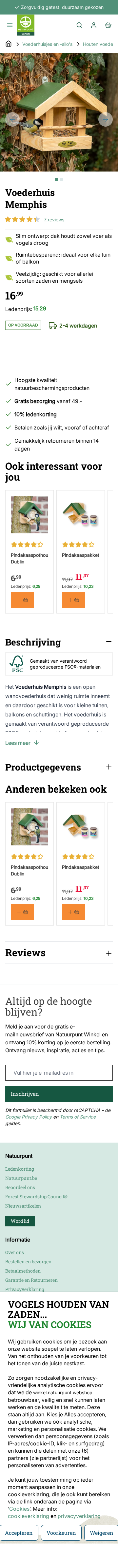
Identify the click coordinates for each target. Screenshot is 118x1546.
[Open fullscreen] (59, 112)
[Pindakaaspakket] (81, 514)
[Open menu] (10, 25)
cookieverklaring (29, 1516)
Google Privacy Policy (28, 1117)
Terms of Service (78, 1117)
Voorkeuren (61, 1532)
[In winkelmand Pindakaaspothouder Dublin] (22, 600)
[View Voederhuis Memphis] (56, 179)
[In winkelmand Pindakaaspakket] (73, 600)
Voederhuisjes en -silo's (47, 44)
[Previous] (12, 119)
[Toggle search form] (79, 25)
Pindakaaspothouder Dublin (29, 558)
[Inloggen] (94, 25)
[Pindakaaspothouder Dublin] (29, 514)
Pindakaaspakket (80, 555)
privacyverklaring (79, 1516)
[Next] (105, 119)
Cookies (19, 1508)
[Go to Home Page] (8, 44)
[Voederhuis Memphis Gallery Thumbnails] (59, 179)
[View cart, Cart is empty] (108, 25)
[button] (22, 219)
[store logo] (25, 25)
